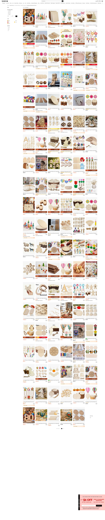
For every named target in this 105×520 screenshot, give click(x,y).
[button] (101, 1)
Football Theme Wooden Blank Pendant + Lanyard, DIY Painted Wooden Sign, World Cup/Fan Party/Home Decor (91, 277)
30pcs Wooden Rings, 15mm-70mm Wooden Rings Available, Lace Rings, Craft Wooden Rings (66, 233)
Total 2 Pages (58, 428)
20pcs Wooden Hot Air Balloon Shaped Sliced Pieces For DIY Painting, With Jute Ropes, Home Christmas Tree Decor (54, 213)
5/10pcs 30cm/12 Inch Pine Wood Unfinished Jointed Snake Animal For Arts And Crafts (54, 318)
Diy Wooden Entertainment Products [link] (31, 5)
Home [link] (8, 5)
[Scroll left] (101, 3)
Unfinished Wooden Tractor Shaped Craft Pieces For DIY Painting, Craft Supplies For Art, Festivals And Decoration (41, 213)
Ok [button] (16, 16)
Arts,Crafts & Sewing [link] (17, 5)
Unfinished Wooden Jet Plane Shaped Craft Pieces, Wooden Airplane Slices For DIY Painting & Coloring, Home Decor (54, 150)
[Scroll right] (102, 3)
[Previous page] (60, 428)
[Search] (62, 1)
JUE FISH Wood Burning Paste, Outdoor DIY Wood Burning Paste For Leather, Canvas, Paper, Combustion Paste (79, 338)
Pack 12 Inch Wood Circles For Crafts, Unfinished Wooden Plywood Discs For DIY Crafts (54, 108)
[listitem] (29, 18)
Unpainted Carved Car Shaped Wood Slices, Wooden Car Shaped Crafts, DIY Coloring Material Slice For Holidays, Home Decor (54, 298)
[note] (29, 23)
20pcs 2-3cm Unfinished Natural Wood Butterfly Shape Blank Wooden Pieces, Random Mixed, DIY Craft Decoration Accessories (66, 401)
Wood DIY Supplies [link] (23, 5)
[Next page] (63, 428)
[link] (97, 1)
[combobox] (26, 7)
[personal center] (96, 1)
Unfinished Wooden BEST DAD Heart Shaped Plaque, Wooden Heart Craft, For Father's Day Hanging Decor (66, 193)
